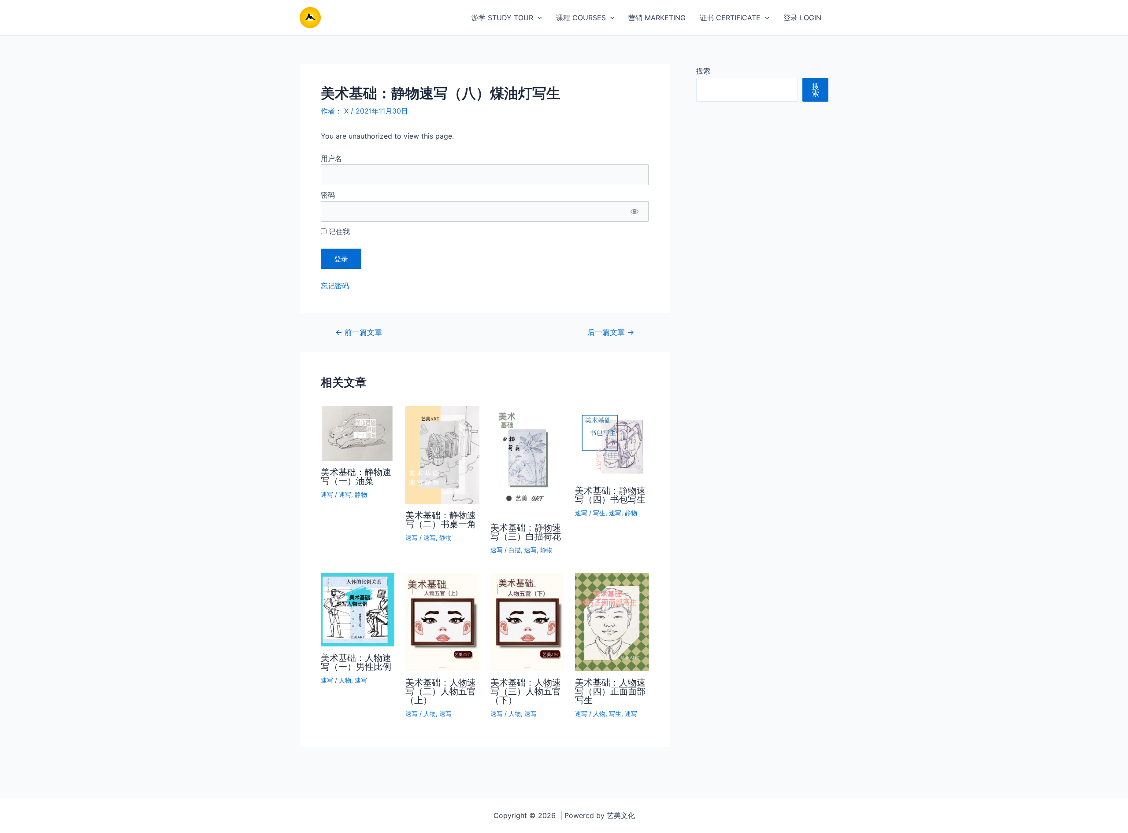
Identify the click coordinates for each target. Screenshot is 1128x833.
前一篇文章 (358, 332)
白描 (514, 550)
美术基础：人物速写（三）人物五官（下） (525, 691)
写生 (599, 513)
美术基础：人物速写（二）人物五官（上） (440, 691)
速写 (327, 494)
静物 (361, 494)
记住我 (338, 231)
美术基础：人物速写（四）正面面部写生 (610, 691)
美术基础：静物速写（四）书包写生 (610, 495)
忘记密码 (335, 285)
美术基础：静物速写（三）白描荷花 (525, 532)
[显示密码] (634, 211)
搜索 (703, 70)
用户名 (331, 158)
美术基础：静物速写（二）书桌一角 (440, 519)
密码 (328, 195)
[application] (537, 17)
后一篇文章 (610, 332)
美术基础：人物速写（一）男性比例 (356, 662)
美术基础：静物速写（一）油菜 (356, 476)
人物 (345, 680)
